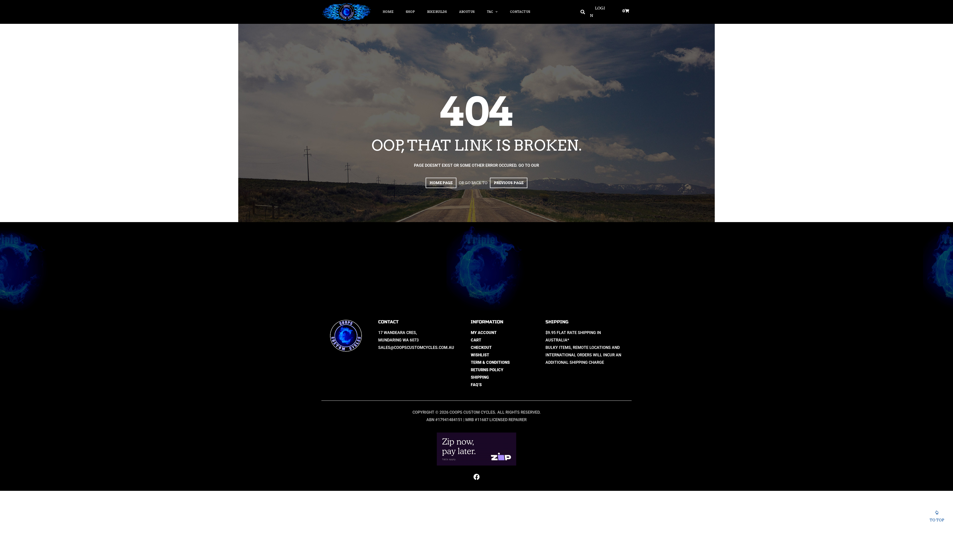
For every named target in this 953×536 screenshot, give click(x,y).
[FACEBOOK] (476, 476)
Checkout (481, 347)
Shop (410, 12)
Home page (441, 183)
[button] (583, 12)
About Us (467, 12)
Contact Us (520, 12)
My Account (484, 332)
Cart (476, 340)
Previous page (508, 183)
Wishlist (480, 355)
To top (937, 520)
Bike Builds (437, 12)
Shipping (480, 377)
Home (388, 12)
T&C (490, 12)
